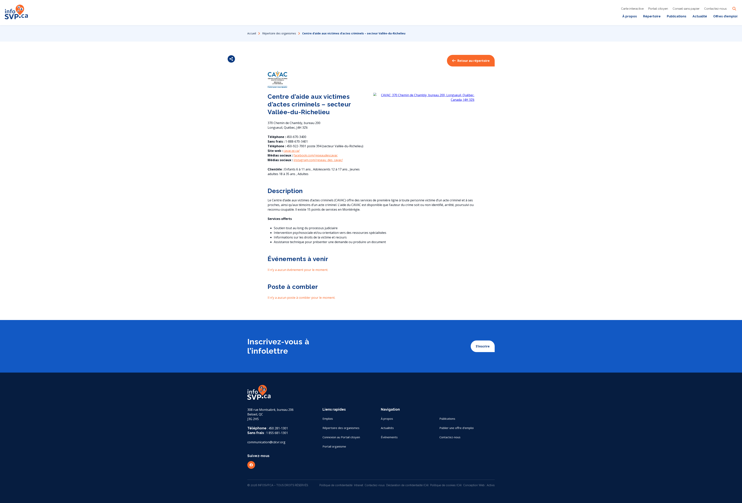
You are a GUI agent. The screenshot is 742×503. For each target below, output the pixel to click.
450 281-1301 (278, 428)
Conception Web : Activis (479, 485)
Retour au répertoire (473, 61)
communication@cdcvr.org (266, 442)
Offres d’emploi (725, 16)
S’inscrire (483, 346)
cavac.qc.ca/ (291, 151)
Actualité (700, 16)
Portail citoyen (658, 8)
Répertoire (652, 16)
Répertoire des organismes (279, 33)
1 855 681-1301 (277, 433)
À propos (629, 16)
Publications (676, 16)
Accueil (251, 33)
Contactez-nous (715, 8)
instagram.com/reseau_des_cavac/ (318, 160)
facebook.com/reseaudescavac (316, 155)
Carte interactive (632, 8)
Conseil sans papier (686, 8)
